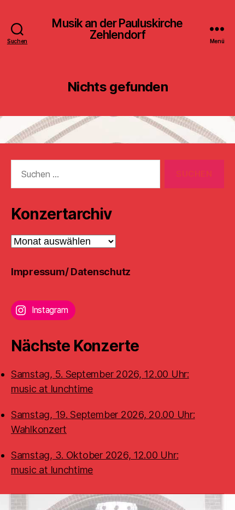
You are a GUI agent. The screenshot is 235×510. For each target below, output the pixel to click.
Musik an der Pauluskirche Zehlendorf (117, 29)
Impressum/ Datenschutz (71, 271)
